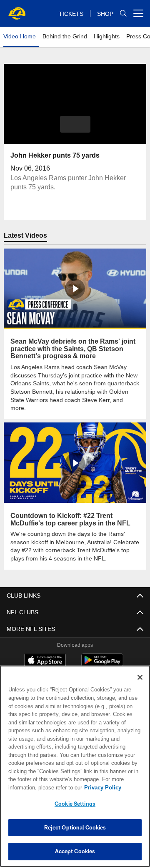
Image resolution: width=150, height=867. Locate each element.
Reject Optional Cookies (75, 827)
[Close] (140, 677)
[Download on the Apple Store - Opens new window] (45, 652)
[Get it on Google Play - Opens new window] (102, 655)
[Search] (123, 13)
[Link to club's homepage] (17, 10)
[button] (75, 124)
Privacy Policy (36, 787)
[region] (75, 766)
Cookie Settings (75, 803)
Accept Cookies (75, 851)
